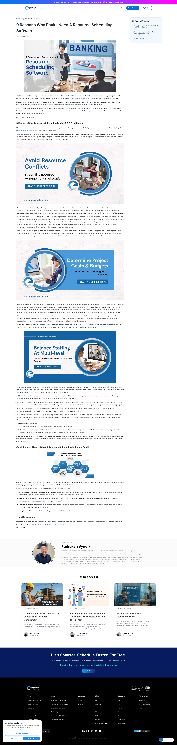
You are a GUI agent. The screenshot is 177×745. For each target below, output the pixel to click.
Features (42, 8)
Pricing (72, 8)
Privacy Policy (8, 729)
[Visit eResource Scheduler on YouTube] (100, 731)
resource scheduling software (26, 130)
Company (80, 8)
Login (123, 8)
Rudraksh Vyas (74, 546)
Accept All (31, 738)
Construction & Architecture (59, 716)
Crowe (25, 402)
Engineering (54, 712)
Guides (97, 719)
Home (18, 18)
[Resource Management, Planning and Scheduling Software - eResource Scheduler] (30, 8)
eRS (18, 396)
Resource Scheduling (33, 704)
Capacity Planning (32, 719)
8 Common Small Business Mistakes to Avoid (130, 615)
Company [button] (121, 696)
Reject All (13, 738)
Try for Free (146, 8)
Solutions (52, 8)
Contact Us (121, 712)
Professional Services (57, 719)
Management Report (33, 716)
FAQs (96, 716)
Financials (30, 712)
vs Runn (80, 704)
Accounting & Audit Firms (58, 700)
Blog (22, 18)
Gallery (97, 708)
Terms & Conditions (144, 704)
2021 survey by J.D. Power (76, 98)
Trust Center (121, 719)
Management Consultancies (59, 704)
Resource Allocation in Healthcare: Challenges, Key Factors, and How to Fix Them (87, 616)
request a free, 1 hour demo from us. (54, 524)
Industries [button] (54, 696)
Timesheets (30, 708)
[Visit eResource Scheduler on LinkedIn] (83, 731)
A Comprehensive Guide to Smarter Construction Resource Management (42, 616)
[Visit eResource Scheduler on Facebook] (87, 731)
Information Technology (58, 708)
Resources (62, 8)
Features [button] (30, 696)
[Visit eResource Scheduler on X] (96, 731)
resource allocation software (64, 222)
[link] (42, 610)
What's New (98, 712)
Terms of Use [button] (144, 696)
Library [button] (97, 696)
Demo (119, 704)
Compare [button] (81, 696)
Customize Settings (22, 733)
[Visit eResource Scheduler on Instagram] (92, 731)
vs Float (80, 700)
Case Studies (99, 704)
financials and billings (37, 511)
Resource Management (34, 700)
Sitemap (141, 712)
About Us (120, 700)
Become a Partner (123, 723)
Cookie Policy (17, 729)
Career (120, 716)
